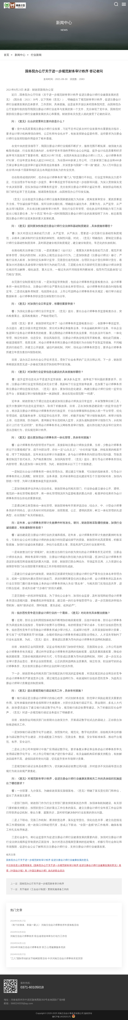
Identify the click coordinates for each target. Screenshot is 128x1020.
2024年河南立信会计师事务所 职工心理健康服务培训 (37, 947)
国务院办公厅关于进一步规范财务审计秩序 (37, 883)
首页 (6, 54)
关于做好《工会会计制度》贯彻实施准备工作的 (39, 889)
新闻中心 (20, 54)
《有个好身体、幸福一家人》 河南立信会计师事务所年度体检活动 (44, 925)
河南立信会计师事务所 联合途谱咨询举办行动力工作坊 (38, 936)
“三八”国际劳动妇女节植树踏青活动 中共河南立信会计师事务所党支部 (46, 958)
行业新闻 (36, 54)
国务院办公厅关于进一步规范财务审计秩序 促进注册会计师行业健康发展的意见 (47, 860)
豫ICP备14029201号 (61, 1017)
